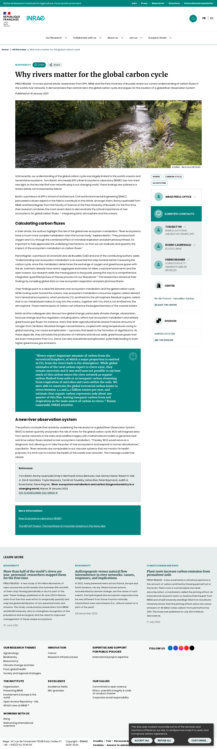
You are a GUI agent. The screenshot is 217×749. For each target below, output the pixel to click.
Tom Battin (173, 227)
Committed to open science (109, 686)
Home (5, 49)
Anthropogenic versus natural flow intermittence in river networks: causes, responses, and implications (105, 575)
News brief (158, 3)
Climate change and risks (162, 565)
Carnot (52, 653)
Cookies (98, 745)
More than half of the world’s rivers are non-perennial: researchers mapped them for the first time (34, 575)
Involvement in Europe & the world (19, 696)
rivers (156, 176)
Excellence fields (58, 686)
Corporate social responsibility (111, 697)
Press (144, 3)
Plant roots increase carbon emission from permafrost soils (178, 573)
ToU (108, 741)
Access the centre (166, 304)
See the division (164, 340)
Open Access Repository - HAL (20, 701)
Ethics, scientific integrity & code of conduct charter (112, 692)
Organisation (11, 686)
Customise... (199, 740)
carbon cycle (173, 176)
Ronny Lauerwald (178, 245)
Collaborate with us (84, 37)
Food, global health (14, 669)
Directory (174, 3)
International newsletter (198, 3)
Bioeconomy (10, 661)
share (57, 64)
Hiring (6, 719)
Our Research (54, 37)
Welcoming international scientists (18, 724)
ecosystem (159, 183)
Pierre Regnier (175, 260)
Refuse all (164, 740)
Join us (133, 37)
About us (112, 37)
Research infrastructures (63, 657)
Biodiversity (23, 64)
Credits (98, 741)
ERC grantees (56, 690)
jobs (134, 3)
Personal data (123, 741)
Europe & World (157, 37)
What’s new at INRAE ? (16, 705)
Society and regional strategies (22, 673)
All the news (19, 49)
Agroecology (11, 653)
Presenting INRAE (13, 690)
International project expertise (111, 657)
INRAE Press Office (178, 197)
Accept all (142, 740)
